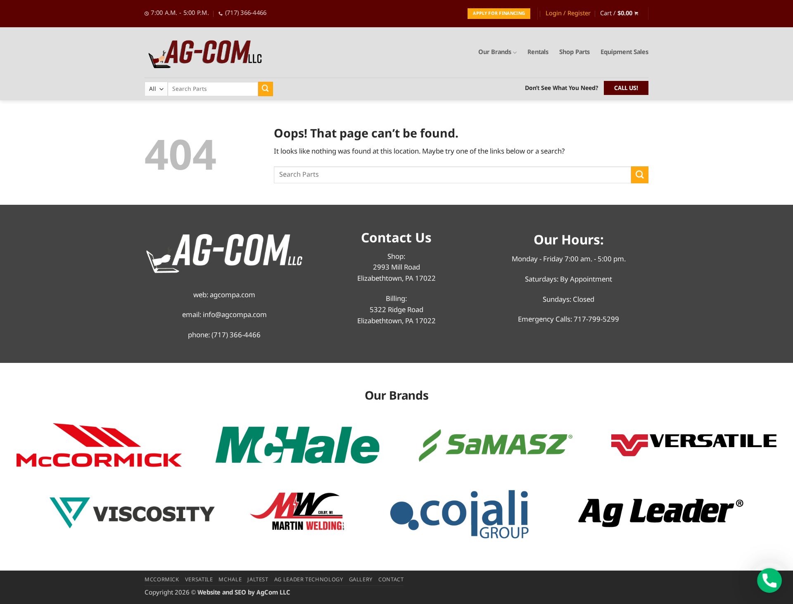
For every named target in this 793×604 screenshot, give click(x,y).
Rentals (537, 52)
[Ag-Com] (208, 52)
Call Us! (626, 88)
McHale (230, 579)
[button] (568, 13)
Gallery (361, 579)
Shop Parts (574, 52)
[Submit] (265, 89)
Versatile (199, 579)
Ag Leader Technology (308, 579)
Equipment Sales (624, 52)
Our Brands (494, 52)
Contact (391, 579)
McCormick (162, 579)
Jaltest (257, 579)
